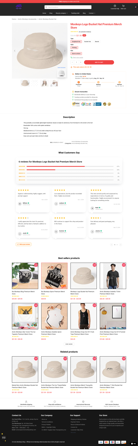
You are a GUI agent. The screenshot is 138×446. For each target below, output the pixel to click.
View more (69, 344)
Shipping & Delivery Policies (78, 419)
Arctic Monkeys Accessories (27, 19)
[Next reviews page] (120, 244)
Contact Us (74, 427)
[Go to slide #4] (54, 83)
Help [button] (134, 443)
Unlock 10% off (3, 438)
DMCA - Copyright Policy (49, 427)
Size (72, 50)
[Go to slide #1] (25, 83)
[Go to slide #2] (34, 83)
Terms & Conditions (47, 422)
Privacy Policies (46, 424)
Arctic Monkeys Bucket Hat (47, 19)
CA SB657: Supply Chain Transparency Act (54, 430)
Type (72, 38)
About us (44, 419)
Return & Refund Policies (78, 424)
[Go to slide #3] (44, 83)
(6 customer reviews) (85, 32)
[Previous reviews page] (111, 244)
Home (14, 19)
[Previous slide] (15, 51)
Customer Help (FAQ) (77, 430)
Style (72, 44)
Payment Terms (75, 422)
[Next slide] (65, 51)
